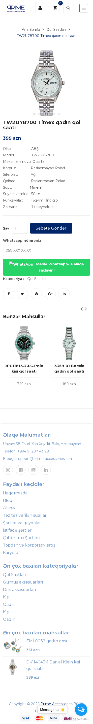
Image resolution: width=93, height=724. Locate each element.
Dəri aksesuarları (19, 589)
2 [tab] (39, 113)
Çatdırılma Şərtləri (21, 537)
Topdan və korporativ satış (29, 545)
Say (6, 228)
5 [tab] (54, 113)
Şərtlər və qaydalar (22, 522)
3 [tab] (44, 113)
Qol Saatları (56, 29)
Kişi (6, 597)
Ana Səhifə (31, 29)
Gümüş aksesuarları (23, 582)
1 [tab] (34, 113)
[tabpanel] (46, 83)
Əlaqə (9, 508)
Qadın (9, 604)
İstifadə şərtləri (17, 530)
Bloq (7, 500)
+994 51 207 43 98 (33, 451)
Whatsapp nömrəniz (22, 240)
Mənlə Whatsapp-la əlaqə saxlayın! (59, 267)
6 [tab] (59, 113)
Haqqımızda (15, 493)
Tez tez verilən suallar (25, 515)
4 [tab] (49, 113)
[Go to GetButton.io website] (81, 719)
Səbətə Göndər (51, 228)
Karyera (10, 552)
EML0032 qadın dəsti (47, 641)
